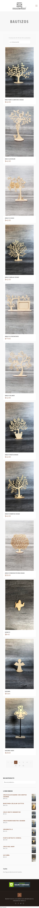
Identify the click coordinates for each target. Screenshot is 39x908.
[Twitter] (21, 903)
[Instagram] (23, 903)
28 (23, 765)
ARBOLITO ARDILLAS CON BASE (12, 277)
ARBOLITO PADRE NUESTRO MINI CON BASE (15, 573)
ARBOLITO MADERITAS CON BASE (12, 514)
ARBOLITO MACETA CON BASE (11, 454)
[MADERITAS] (19, 6)
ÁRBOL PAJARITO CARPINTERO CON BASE (14, 100)
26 (15, 765)
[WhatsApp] (16, 903)
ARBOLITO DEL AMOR (10, 395)
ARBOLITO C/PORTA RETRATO (12, 336)
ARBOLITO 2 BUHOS (9, 218)
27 (19, 765)
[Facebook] (18, 903)
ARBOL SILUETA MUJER (10, 159)
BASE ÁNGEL (7, 691)
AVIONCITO (7, 632)
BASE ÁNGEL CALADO (9, 750)
